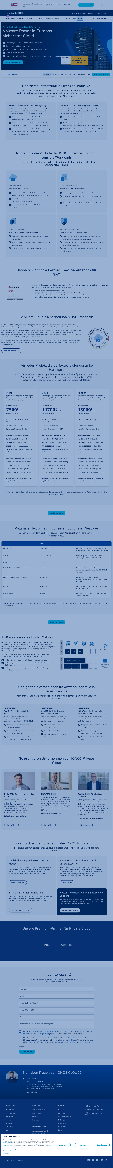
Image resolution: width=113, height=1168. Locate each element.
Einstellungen (6, 1142)
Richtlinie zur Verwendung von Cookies (33, 1144)
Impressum (6, 1153)
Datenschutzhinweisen (8, 1145)
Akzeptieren (16, 1149)
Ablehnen (82, 1145)
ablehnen (49, 1145)
